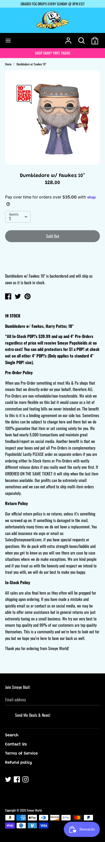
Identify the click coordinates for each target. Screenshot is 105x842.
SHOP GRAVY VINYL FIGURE (52, 53)
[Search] (81, 38)
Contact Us (16, 744)
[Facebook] (17, 780)
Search (11, 735)
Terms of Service (21, 753)
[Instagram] (26, 780)
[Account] (68, 38)
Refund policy (18, 763)
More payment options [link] (52, 263)
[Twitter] (8, 780)
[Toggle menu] (8, 41)
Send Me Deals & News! (32, 715)
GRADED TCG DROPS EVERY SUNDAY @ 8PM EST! (53, 3)
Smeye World (34, 810)
